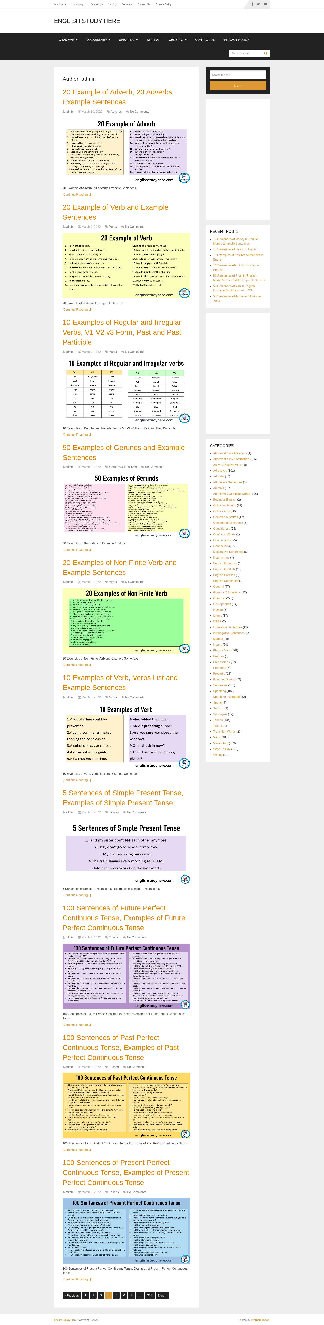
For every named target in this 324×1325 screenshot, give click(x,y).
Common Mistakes (225, 517)
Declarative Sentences (228, 551)
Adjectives (220, 470)
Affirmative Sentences (227, 482)
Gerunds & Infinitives (123, 466)
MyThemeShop (260, 1319)
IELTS (217, 621)
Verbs (113, 226)
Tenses (114, 812)
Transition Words (224, 731)
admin (69, 111)
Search (266, 53)
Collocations (221, 511)
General (126, 4)
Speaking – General (226, 696)
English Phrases (224, 575)
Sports (217, 702)
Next (161, 1295)
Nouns (217, 644)
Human (218, 609)
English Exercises (225, 563)
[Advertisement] (238, 159)
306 (149, 1295)
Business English (224, 499)
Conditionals (221, 528)
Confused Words (224, 534)
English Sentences (225, 580)
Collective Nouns (224, 505)
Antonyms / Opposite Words (231, 493)
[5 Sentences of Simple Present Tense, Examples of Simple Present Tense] (126, 851)
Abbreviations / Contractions (232, 459)
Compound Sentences (228, 522)
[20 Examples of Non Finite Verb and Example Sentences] (126, 621)
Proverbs (219, 673)
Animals (218, 488)
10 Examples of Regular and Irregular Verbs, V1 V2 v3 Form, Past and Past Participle (122, 332)
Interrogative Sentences (229, 633)
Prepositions (221, 662)
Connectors (221, 546)
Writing (112, 4)
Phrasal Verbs (222, 650)
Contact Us (144, 4)
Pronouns (219, 667)
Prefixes (218, 656)
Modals (218, 638)
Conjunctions (222, 540)
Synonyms (220, 714)
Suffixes (218, 708)
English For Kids (224, 569)
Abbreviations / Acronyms (230, 453)
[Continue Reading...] (77, 194)
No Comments (139, 111)
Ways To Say (221, 749)
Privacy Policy (163, 4)
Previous (73, 1295)
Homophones (222, 604)
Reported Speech (225, 679)
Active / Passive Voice (228, 464)
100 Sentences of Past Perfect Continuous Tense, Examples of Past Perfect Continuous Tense (121, 1047)
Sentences (220, 685)
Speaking (96, 4)
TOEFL (218, 725)
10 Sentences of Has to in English (235, 249)
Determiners (221, 557)
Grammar (59, 4)
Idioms (217, 615)
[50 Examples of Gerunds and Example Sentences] (126, 505)
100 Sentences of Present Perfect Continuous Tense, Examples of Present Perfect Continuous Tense (126, 1172)
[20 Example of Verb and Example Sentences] (126, 265)
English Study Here (87, 21)
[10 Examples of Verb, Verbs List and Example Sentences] (126, 736)
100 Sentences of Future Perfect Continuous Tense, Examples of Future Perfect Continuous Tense (124, 918)
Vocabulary (78, 4)
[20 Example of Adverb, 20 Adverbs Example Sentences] (126, 150)
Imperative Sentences (227, 627)
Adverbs (116, 111)
